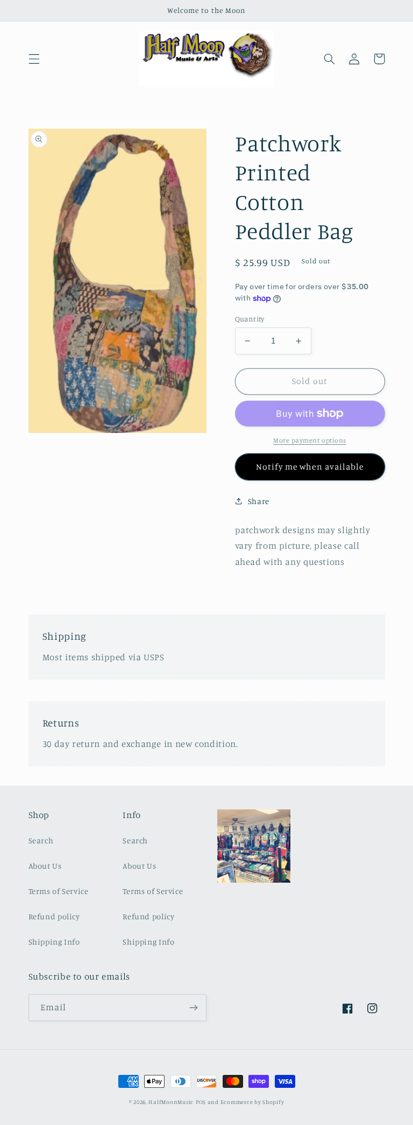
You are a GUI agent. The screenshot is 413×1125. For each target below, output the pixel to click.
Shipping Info (54, 941)
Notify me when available (310, 467)
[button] (34, 58)
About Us (45, 865)
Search (41, 840)
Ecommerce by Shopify (252, 1102)
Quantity (250, 319)
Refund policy (54, 916)
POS (201, 1102)
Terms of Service (59, 891)
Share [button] (258, 501)
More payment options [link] (309, 440)
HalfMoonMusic (171, 1102)
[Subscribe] (193, 1007)
